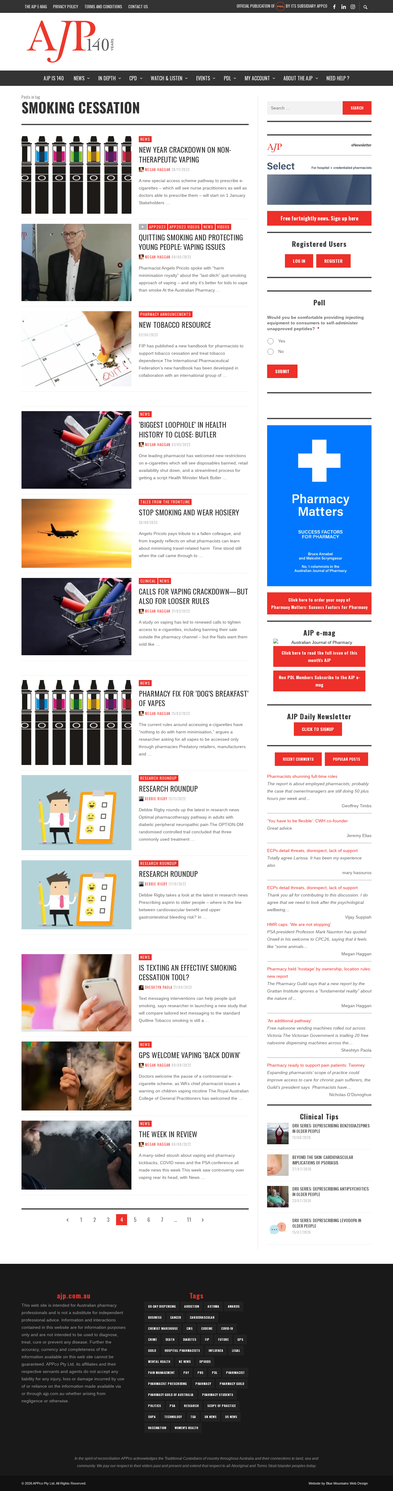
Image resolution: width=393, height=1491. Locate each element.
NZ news (185, 1361)
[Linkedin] (343, 6)
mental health (159, 1361)
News (145, 139)
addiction (191, 1306)
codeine (206, 1328)
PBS (200, 1372)
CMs (189, 1328)
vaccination (157, 1427)
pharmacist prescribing (167, 1383)
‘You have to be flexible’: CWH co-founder (307, 820)
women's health (186, 1427)
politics (154, 1405)
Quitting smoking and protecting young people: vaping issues (191, 241)
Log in (299, 261)
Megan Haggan (157, 169)
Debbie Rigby (156, 798)
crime (152, 1339)
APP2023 (157, 226)
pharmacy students (217, 1394)
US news (231, 1416)
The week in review (168, 1133)
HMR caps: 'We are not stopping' (299, 924)
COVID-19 (227, 1328)
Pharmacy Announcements (165, 314)
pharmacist (235, 1372)
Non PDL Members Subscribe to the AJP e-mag (319, 681)
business (154, 1317)
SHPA (152, 1416)
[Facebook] (334, 6)
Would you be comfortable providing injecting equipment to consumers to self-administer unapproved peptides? (315, 323)
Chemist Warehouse (163, 1328)
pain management (161, 1372)
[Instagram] (352, 6)
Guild (152, 1350)
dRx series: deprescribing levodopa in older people (326, 1223)
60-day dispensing (162, 1306)
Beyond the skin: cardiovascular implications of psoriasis (322, 1160)
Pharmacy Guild (232, 1383)
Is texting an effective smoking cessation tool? (187, 972)
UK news (210, 1416)
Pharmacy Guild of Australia (170, 1394)
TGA (193, 1416)
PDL (214, 1372)
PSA (172, 1405)
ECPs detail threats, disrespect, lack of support (312, 850)
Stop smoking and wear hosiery (189, 512)
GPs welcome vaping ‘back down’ (189, 1054)
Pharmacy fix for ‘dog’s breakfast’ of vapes (193, 698)
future (223, 1339)
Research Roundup (158, 778)
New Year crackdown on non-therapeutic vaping (185, 154)
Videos (223, 226)
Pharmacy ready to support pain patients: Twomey (316, 1065)
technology (173, 1416)
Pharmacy (203, 1383)
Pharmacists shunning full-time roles (302, 776)
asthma (213, 1306)
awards (233, 1306)
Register (333, 261)
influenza (215, 1350)
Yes (281, 340)
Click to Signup (318, 729)
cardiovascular (202, 1317)
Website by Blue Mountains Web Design (338, 1483)
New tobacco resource (175, 324)
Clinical (148, 580)
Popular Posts (346, 759)
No (281, 351)
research (191, 1405)
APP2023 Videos (184, 226)
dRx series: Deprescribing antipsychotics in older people (330, 1191)
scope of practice (221, 1405)
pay (186, 1372)
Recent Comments (298, 759)
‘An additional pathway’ (289, 1020)
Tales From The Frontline (165, 501)
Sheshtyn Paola (158, 987)
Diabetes (189, 1339)
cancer (175, 1317)
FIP (207, 1339)
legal (236, 1350)
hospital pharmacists (182, 1350)
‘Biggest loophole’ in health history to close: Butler (182, 429)
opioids (205, 1361)
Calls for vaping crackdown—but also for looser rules (193, 596)
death (169, 1339)
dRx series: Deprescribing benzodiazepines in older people (331, 1128)
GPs (240, 1339)
